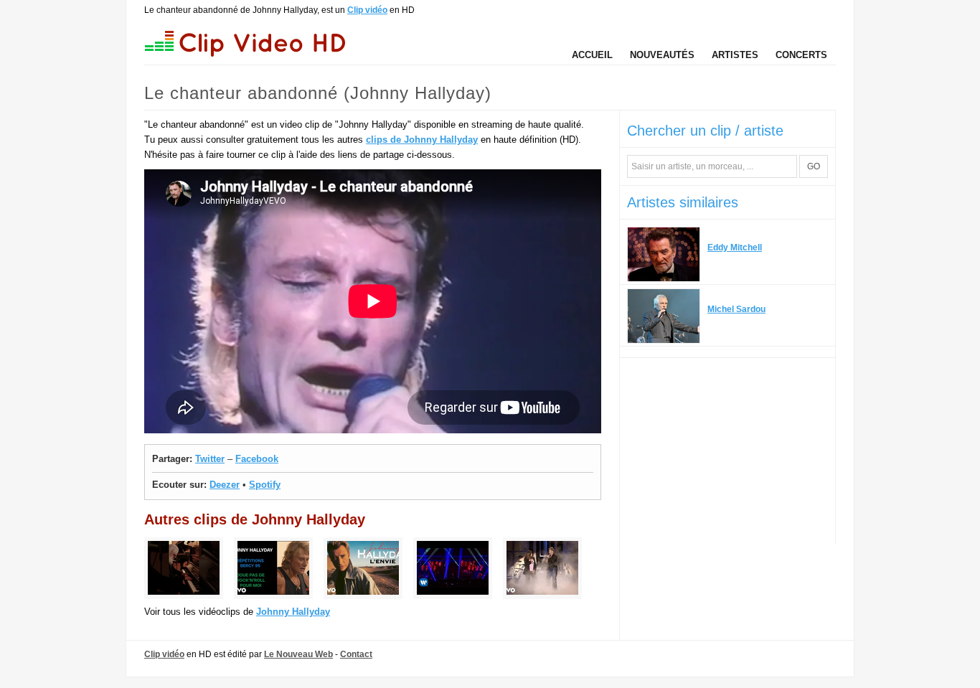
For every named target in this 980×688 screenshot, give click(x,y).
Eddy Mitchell (734, 247)
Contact (356, 654)
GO (813, 166)
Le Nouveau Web (298, 654)
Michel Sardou (736, 309)
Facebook (256, 458)
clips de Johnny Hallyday (422, 139)
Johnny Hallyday (293, 611)
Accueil (592, 55)
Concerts (801, 55)
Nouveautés (662, 55)
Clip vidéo (367, 10)
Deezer (224, 484)
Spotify (265, 484)
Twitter (210, 458)
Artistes (735, 55)
